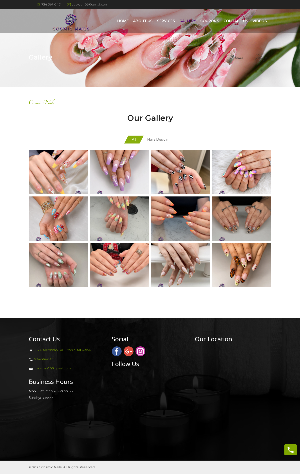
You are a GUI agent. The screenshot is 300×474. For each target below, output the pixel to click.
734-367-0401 (44, 359)
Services (166, 21)
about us (143, 21)
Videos (260, 21)
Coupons (209, 21)
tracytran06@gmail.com (52, 368)
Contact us (236, 21)
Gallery (187, 21)
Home (123, 21)
